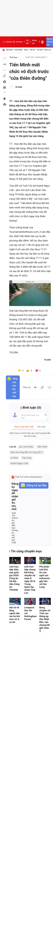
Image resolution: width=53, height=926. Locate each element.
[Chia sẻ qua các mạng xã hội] (49, 387)
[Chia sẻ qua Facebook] (35, 387)
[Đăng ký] (33, 485)
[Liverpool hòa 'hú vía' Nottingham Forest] (30, 601)
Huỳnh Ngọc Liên (19, 463)
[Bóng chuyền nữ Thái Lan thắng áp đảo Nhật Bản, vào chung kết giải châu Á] (45, 601)
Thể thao (13, 57)
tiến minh (42, 446)
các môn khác (26, 446)
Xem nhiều (18, 50)
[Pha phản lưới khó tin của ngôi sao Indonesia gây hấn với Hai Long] (45, 560)
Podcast (9, 42)
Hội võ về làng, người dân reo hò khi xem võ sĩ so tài (14, 614)
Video (26, 50)
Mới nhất (9, 50)
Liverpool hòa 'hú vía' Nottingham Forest (30, 613)
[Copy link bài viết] (42, 387)
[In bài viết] (4, 104)
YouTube (19, 42)
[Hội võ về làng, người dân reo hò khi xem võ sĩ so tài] (15, 601)
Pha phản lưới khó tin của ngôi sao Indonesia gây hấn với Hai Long (44, 576)
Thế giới (39, 50)
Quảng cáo (34, 41)
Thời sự (32, 50)
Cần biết (27, 41)
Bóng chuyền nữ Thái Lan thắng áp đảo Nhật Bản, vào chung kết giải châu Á (44, 619)
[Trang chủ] (3, 49)
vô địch (14, 457)
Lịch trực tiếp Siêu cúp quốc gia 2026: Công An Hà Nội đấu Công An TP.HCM (14, 578)
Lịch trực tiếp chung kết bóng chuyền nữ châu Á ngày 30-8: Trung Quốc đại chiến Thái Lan (30, 579)
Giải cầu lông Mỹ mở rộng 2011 (26, 452)
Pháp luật (48, 50)
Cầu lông (26, 457)
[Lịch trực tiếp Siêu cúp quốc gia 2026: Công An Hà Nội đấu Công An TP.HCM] (15, 560)
